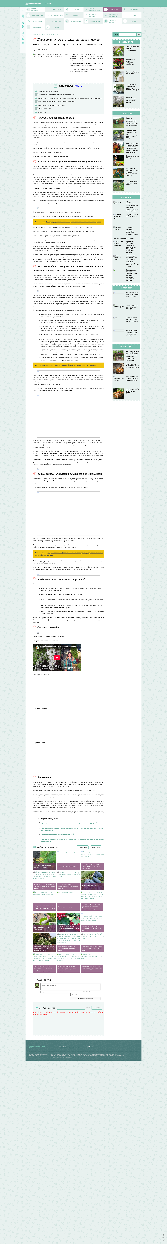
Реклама (90, 1048)
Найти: (115, 34)
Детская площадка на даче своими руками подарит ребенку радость (132, 121)
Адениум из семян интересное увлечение (130, 61)
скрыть (78, 86)
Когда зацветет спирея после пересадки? (50, 105)
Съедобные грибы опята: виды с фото (132, 391)
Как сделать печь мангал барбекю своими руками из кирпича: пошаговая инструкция (132, 355)
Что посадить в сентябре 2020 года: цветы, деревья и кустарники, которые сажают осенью (132, 261)
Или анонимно (80, 991)
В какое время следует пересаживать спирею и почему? (55, 95)
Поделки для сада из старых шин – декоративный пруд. (131, 134)
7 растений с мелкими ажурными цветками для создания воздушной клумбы (131, 247)
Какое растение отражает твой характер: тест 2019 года (131, 333)
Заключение (41, 112)
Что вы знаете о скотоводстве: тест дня (132, 307)
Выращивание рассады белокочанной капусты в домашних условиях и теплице (131, 275)
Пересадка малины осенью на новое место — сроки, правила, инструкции (67, 823)
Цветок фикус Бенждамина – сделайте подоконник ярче (132, 87)
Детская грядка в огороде (132, 157)
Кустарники (54, 34)
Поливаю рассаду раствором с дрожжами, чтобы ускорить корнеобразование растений (125, 232)
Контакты (62, 1046)
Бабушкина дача (34, 3)
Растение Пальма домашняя (132, 73)
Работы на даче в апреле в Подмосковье (132, 48)
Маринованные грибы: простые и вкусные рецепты (132, 365)
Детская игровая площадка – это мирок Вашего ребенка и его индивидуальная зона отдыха (132, 147)
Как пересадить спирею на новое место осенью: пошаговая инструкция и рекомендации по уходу (69, 98)
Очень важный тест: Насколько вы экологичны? (132, 319)
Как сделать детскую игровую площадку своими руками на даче (132, 172)
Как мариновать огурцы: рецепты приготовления (132, 378)
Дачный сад (44, 34)
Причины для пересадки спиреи (47, 91)
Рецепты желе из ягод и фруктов (132, 215)
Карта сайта (91, 1046)
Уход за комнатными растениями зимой (131, 99)
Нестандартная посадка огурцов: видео (132, 183)
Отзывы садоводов (43, 109)
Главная (35, 34)
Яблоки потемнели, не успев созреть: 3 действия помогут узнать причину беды (132, 206)
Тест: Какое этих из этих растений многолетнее (132, 294)
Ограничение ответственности (69, 1048)
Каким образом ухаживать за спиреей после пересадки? (55, 102)
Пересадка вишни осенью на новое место (56, 834)
